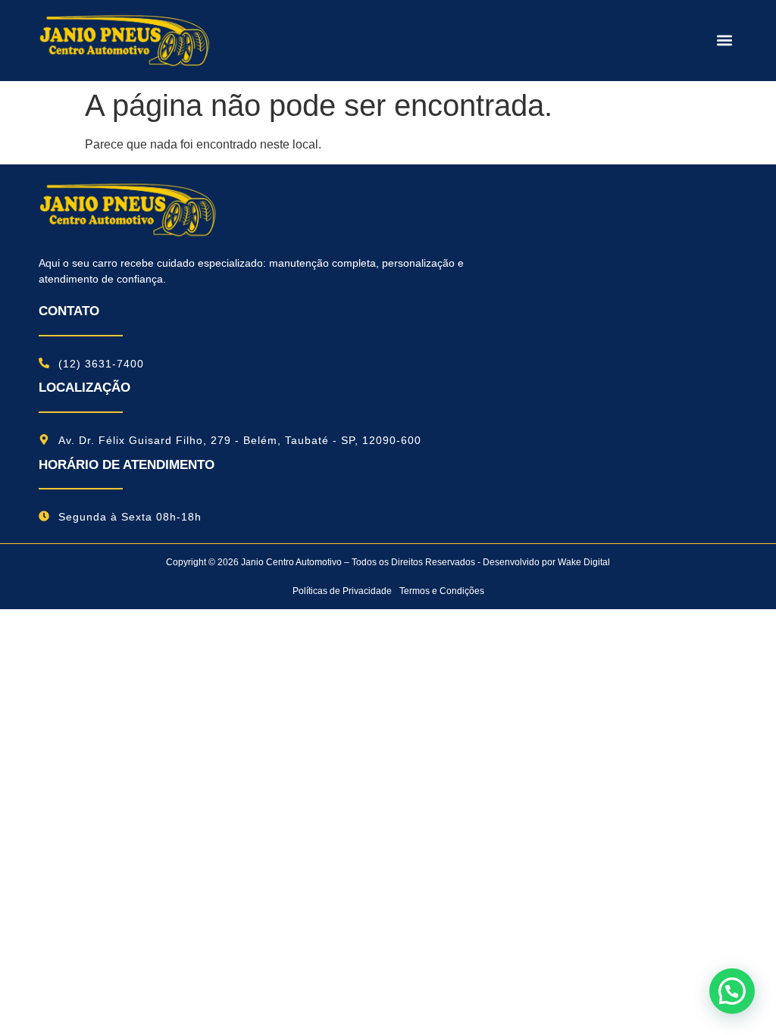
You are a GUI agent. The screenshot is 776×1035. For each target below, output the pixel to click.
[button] (724, 40)
